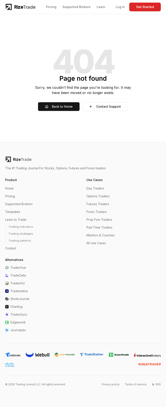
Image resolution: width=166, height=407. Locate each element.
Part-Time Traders (99, 227)
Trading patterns (19, 240)
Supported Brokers (76, 7)
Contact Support (108, 106)
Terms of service (136, 384)
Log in (120, 7)
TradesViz (17, 283)
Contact (10, 248)
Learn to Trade (15, 219)
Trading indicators (20, 226)
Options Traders (98, 196)
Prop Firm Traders (99, 219)
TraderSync (18, 314)
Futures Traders (97, 204)
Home (9, 188)
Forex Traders (96, 212)
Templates (12, 212)
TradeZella (18, 275)
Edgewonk (18, 322)
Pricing (51, 7)
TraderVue (18, 267)
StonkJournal (19, 299)
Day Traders (95, 188)
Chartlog (16, 306)
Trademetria (19, 291)
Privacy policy (111, 384)
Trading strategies (20, 233)
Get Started (145, 7)
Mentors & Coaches (100, 235)
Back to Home (62, 106)
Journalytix (18, 330)
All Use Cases (96, 243)
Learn (101, 7)
